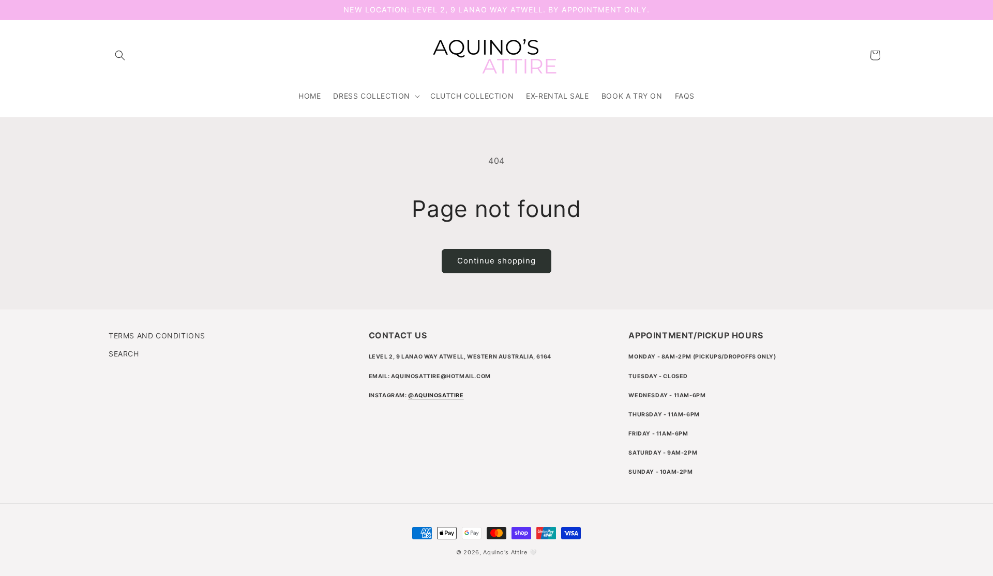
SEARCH (124, 353)
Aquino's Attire (505, 552)
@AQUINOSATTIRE (435, 395)
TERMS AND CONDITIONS (157, 335)
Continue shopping (496, 261)
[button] (120, 55)
